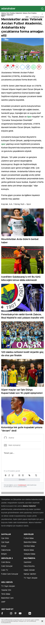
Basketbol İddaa (30, 542)
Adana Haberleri (29, 506)
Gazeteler (27, 562)
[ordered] (19, 475)
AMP (3, 602)
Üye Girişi (5, 538)
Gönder (22, 480)
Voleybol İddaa (29, 554)
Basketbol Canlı (7, 598)
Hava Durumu (29, 566)
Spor (3, 16)
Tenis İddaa (5, 594)
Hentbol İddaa (29, 546)
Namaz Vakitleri (30, 574)
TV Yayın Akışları (30, 578)
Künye (3, 546)
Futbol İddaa (29, 538)
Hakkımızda (5, 550)
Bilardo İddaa (29, 550)
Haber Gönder (29, 570)
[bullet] (22, 475)
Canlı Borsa (5, 562)
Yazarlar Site (6, 590)
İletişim (4, 554)
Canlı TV (4, 570)
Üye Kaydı (5, 542)
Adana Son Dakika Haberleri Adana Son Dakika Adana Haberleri (18, 14)
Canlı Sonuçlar (6, 566)
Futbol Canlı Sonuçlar (9, 574)
